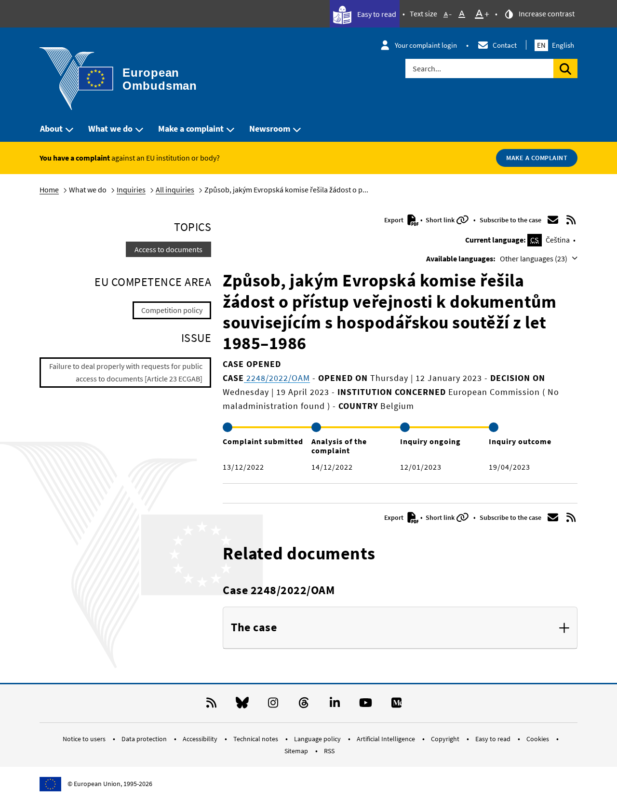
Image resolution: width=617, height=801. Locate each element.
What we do (110, 128)
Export (394, 220)
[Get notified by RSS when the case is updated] (571, 220)
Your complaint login (425, 45)
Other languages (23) (534, 258)
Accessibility (201, 738)
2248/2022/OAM (277, 377)
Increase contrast (546, 13)
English (555, 45)
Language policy (318, 738)
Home (49, 189)
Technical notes (256, 738)
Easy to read (376, 14)
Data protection (144, 738)
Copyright (446, 738)
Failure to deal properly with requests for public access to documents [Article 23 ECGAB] (125, 372)
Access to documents (168, 249)
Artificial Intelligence (386, 738)
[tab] (400, 628)
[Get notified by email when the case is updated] (553, 220)
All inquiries (175, 189)
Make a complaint (191, 128)
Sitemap (296, 751)
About (51, 128)
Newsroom (269, 128)
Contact (504, 45)
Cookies (538, 738)
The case (254, 628)
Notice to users (85, 738)
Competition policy (171, 310)
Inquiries (131, 189)
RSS (329, 751)
